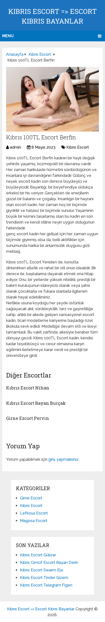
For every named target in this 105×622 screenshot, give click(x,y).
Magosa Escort (33, 520)
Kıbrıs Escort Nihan (27, 388)
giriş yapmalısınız (63, 459)
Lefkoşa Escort (34, 513)
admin (15, 147)
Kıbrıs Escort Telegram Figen (46, 585)
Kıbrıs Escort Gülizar (38, 555)
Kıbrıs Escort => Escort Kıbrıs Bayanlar (40, 609)
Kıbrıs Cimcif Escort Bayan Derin (49, 562)
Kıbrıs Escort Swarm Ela (41, 570)
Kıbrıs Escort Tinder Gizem (44, 577)
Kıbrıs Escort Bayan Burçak (36, 403)
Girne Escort (31, 498)
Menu (8, 36)
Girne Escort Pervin (27, 418)
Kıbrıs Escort (77, 147)
